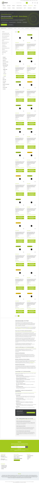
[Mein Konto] (35, 3)
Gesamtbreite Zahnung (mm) (6, 39)
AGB (14, 450)
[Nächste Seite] (21, 32)
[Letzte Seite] (23, 32)
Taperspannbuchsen (33, 28)
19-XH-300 (17, 89)
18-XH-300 (28, 42)
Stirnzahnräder (5, 87)
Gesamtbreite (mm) (4, 37)
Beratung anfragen (10, 24)
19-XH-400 (28, 89)
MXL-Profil (5, 73)
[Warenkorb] (37, 3)
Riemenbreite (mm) (4, 43)
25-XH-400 (17, 277)
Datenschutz (29, 456)
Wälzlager (4, 57)
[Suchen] (27, 3)
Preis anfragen (20, 77)
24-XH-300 (17, 230)
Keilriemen (4, 60)
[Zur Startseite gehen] (5, 3)
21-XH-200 (28, 136)
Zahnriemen (4, 63)
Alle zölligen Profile (10, 28)
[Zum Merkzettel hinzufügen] (23, 40)
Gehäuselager (5, 58)
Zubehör (4, 85)
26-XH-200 (28, 277)
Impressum (28, 457)
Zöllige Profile (5, 69)
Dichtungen (4, 81)
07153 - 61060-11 (26, 0)
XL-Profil (22, 28)
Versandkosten (17, 481)
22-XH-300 (28, 183)
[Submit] (26, 447)
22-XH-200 (17, 183)
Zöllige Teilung (4, 52)
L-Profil (19, 28)
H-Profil (15, 28)
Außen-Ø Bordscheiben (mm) (6, 34)
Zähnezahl (3, 49)
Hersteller (3, 31)
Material (3, 40)
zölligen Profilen (30, 327)
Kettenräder (4, 79)
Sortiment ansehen (4, 24)
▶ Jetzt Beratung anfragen (31, 412)
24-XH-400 (28, 230)
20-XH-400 (17, 136)
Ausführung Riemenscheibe (5, 33)
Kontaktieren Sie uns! (4, 465)
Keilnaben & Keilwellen (6, 84)
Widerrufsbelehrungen (30, 455)
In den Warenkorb (20, 75)
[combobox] (19, 3)
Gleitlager (4, 82)
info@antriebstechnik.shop (18, 458)
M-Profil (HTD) (27, 28)
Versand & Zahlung (3, 467)
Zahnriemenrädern (18, 327)
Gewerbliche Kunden (4, 466)
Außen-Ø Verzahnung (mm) (5, 36)
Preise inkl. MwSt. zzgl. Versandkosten (19, 73)
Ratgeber (2, 468)
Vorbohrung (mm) (4, 46)
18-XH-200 (17, 42)
